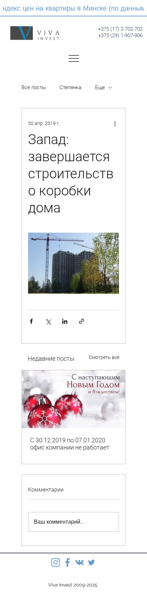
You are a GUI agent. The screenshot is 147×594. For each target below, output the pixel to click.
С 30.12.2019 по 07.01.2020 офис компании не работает (69, 444)
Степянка (70, 87)
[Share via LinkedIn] (65, 321)
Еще (100, 87)
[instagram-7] (55, 562)
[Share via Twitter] (48, 321)
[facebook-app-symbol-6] (67, 562)
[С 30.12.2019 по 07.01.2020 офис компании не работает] (73, 399)
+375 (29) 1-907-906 (120, 35)
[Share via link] (81, 321)
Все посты (34, 87)
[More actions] (115, 123)
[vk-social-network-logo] (79, 562)
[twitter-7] (91, 562)
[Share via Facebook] (31, 321)
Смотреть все (104, 357)
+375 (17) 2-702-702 (120, 29)
